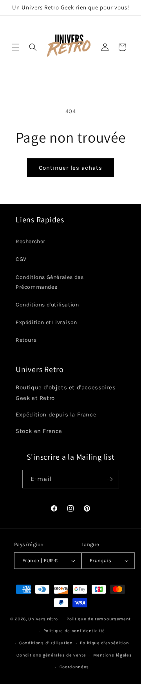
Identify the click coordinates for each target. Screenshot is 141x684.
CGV (21, 259)
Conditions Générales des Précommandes (49, 282)
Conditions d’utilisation (46, 642)
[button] (15, 47)
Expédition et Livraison (46, 322)
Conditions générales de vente (51, 655)
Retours (26, 340)
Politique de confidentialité (74, 630)
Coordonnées (74, 666)
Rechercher (30, 241)
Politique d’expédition (104, 642)
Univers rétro (43, 618)
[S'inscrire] (110, 479)
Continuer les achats (70, 167)
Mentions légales (112, 655)
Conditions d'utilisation (47, 304)
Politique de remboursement (99, 619)
